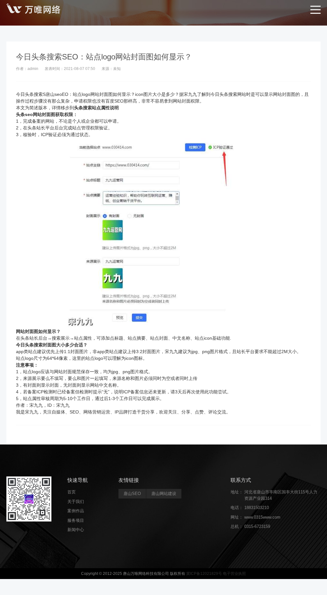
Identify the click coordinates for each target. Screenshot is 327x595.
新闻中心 (75, 529)
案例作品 (75, 510)
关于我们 (75, 501)
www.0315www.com (262, 517)
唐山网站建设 (163, 493)
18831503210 (256, 507)
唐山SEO (132, 493)
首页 (71, 492)
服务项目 (75, 520)
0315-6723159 (257, 526)
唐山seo (54, 94)
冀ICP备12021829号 (204, 573)
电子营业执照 (234, 573)
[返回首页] (33, 9)
